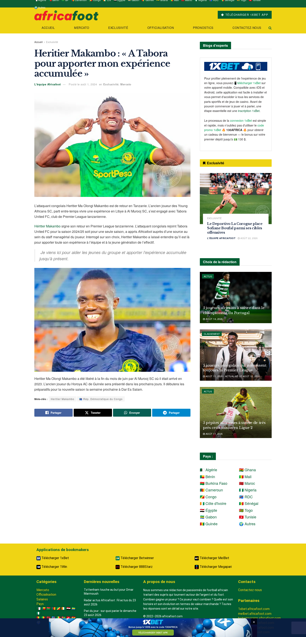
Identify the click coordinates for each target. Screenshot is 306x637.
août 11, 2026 (214, 433)
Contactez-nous (247, 28)
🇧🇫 (48, 608)
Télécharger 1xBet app (246, 15)
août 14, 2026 (214, 318)
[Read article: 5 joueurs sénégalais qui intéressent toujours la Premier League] (236, 355)
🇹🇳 (68, 618)
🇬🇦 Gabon (208, 516)
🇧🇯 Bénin (207, 476)
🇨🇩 (53, 618)
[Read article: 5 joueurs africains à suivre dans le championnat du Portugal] (236, 297)
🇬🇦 (73, 608)
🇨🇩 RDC (246, 496)
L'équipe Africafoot (47, 84)
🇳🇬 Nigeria (247, 489)
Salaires (42, 599)
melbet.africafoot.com (254, 614)
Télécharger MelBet (214, 558)
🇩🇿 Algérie (208, 469)
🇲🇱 (43, 618)
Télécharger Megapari (215, 567)
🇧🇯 (43, 608)
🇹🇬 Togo (246, 510)
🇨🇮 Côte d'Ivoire (213, 503)
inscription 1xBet (249, 111)
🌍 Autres (39, 7)
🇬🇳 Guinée (209, 523)
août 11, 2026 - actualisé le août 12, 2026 (232, 376)
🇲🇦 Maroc (247, 483)
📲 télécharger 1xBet (247, 83)
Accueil (48, 28)
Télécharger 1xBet (55, 558)
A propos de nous (159, 581)
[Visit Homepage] (66, 14)
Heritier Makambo (62, 399)
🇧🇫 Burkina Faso (213, 483)
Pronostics (203, 28)
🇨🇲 (53, 608)
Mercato (81, 28)
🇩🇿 (38, 608)
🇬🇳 (38, 618)
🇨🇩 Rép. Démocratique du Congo (101, 399)
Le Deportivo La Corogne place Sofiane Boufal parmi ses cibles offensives (234, 228)
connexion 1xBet (241, 120)
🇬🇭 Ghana (247, 469)
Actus (208, 276)
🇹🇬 (63, 618)
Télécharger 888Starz (136, 567)
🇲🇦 (48, 618)
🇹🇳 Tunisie (247, 516)
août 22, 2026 (248, 238)
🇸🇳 (58, 618)
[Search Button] (270, 27)
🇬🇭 (73, 618)
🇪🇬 (68, 608)
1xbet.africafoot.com (254, 609)
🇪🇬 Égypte (208, 510)
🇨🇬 (58, 608)
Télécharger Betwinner (137, 558)
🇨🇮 (63, 608)
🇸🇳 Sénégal (248, 503)
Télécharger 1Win (54, 567)
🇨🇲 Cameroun (211, 489)
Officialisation (160, 28)
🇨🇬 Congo (208, 496)
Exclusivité (118, 28)
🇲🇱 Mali (245, 476)
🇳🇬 (38, 613)
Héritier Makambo (47, 226)
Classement (212, 333)
